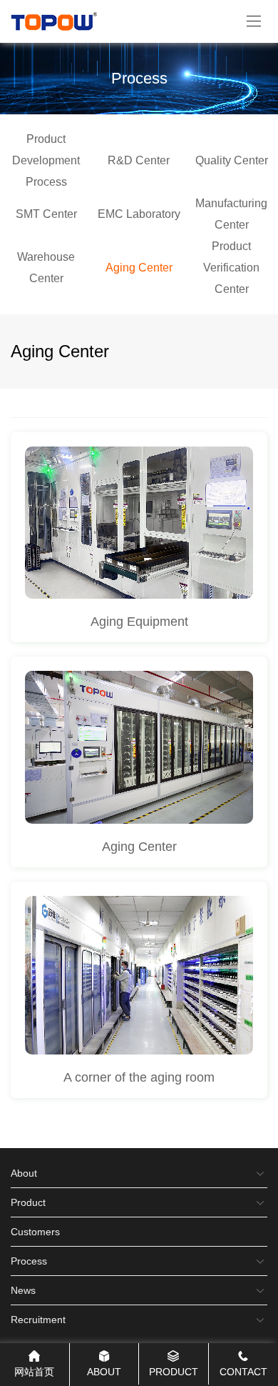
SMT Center (46, 214)
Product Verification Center (231, 267)
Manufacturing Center (231, 214)
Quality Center (231, 160)
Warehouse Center (46, 267)
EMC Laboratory (139, 214)
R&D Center (139, 160)
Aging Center (139, 267)
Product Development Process (46, 160)
